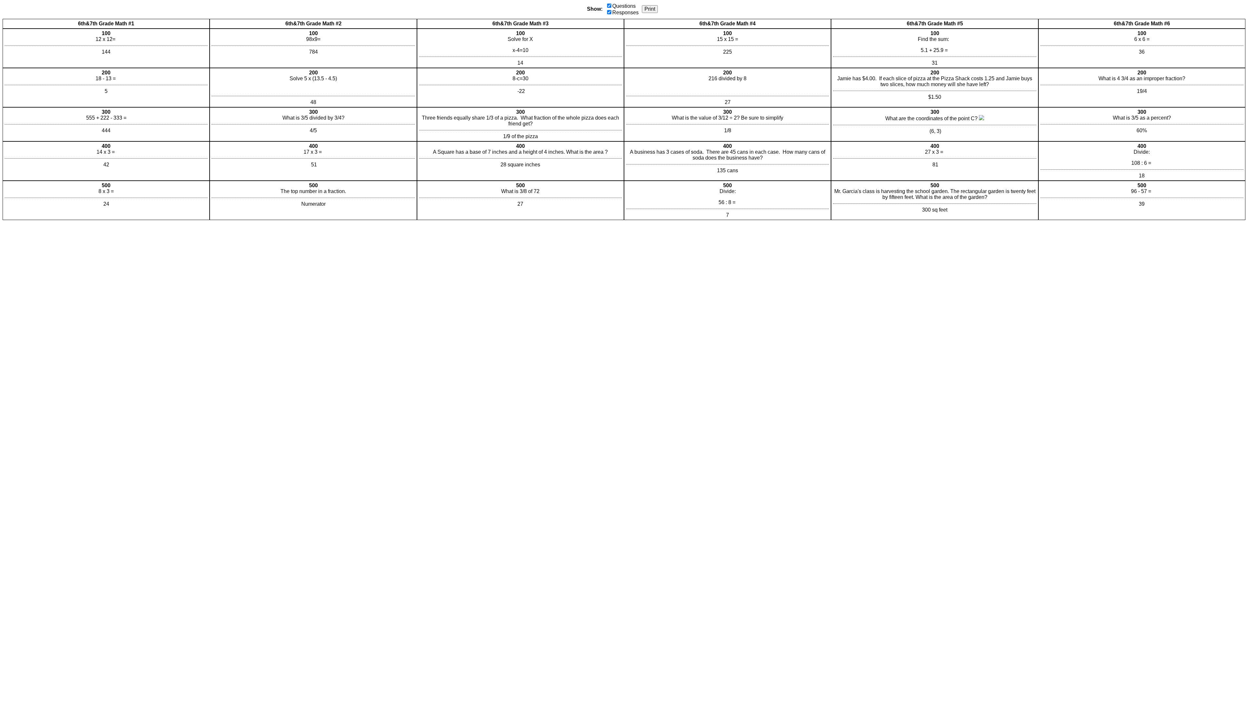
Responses (625, 12)
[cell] (106, 48)
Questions (624, 6)
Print (649, 9)
